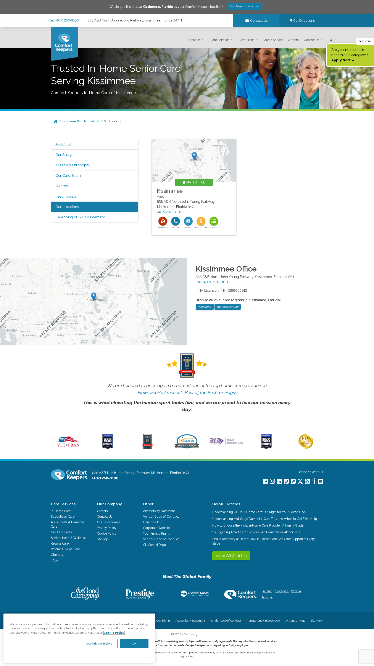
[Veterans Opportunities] (68, 448)
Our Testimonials (108, 522)
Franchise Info (152, 522)
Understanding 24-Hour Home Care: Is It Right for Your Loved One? (259, 512)
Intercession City (228, 306)
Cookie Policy (106, 533)
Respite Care (60, 543)
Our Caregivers (61, 532)
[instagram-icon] (272, 481)
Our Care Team (68, 175)
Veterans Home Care (65, 549)
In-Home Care (61, 511)
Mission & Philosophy (72, 165)
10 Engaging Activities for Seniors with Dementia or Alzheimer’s (256, 532)
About (95, 121)
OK (134, 643)
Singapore (281, 591)
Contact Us (311, 40)
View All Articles (231, 555)
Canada (296, 591)
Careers (293, 40)
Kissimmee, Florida (74, 121)
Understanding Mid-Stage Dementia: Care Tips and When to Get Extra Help (264, 518)
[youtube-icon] (307, 481)
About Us (193, 40)
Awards (61, 186)
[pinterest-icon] (286, 481)
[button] (196, 40)
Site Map (316, 620)
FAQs (54, 560)
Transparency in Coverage (263, 620)
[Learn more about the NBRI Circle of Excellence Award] (305, 448)
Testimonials (65, 196)
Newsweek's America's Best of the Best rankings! (187, 392)
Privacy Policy (106, 528)
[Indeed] (314, 481)
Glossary (57, 554)
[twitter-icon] (300, 481)
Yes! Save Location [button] (242, 6)
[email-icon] (293, 481)
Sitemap (102, 539)
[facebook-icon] (265, 481)
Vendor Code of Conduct (161, 516)
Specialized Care (62, 516)
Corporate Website (156, 528)
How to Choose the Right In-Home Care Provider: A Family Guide (257, 525)
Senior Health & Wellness (68, 538)
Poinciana (204, 306)
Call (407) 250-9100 (63, 20)
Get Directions (303, 21)
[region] (79, 638)
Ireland (267, 591)
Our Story (63, 154)
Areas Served (273, 40)
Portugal (267, 597)
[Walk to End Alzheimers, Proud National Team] (226, 444)
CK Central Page (154, 545)
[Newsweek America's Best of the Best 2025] (147, 448)
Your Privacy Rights (156, 533)
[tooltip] (162, 221)
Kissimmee (170, 191)
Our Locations (112, 121)
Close (366, 41)
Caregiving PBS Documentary (80, 217)
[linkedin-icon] (279, 481)
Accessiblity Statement (159, 511)
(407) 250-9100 (169, 212)
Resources (246, 40)
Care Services (219, 40)
